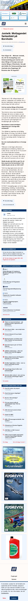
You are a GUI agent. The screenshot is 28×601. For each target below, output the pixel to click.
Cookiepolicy (5, 593)
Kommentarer (8, 50)
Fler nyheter (5, 381)
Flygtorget (14, 576)
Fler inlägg (5, 442)
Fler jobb (22, 314)
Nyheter (14, 579)
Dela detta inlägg (9, 46)
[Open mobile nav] (25, 23)
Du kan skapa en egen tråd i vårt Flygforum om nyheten (13, 258)
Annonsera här (6, 314)
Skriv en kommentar (7, 204)
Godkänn (14, 598)
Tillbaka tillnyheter (8, 29)
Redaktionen (22, 42)
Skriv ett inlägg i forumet (18, 442)
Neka (4, 598)
